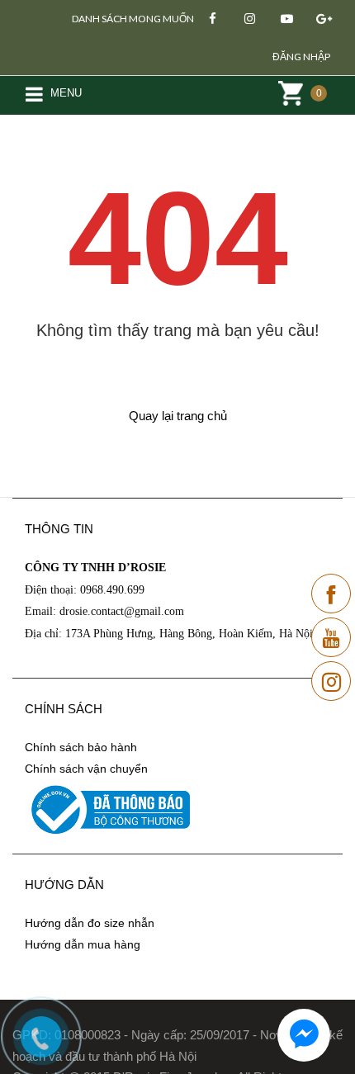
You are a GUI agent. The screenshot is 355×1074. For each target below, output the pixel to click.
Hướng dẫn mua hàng (82, 944)
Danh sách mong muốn (133, 18)
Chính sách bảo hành (81, 747)
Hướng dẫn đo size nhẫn (89, 923)
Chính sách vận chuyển (86, 768)
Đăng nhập (301, 56)
